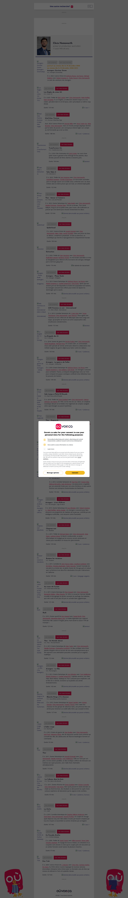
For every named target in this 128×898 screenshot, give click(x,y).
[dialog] (64, 449)
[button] (64, 449)
